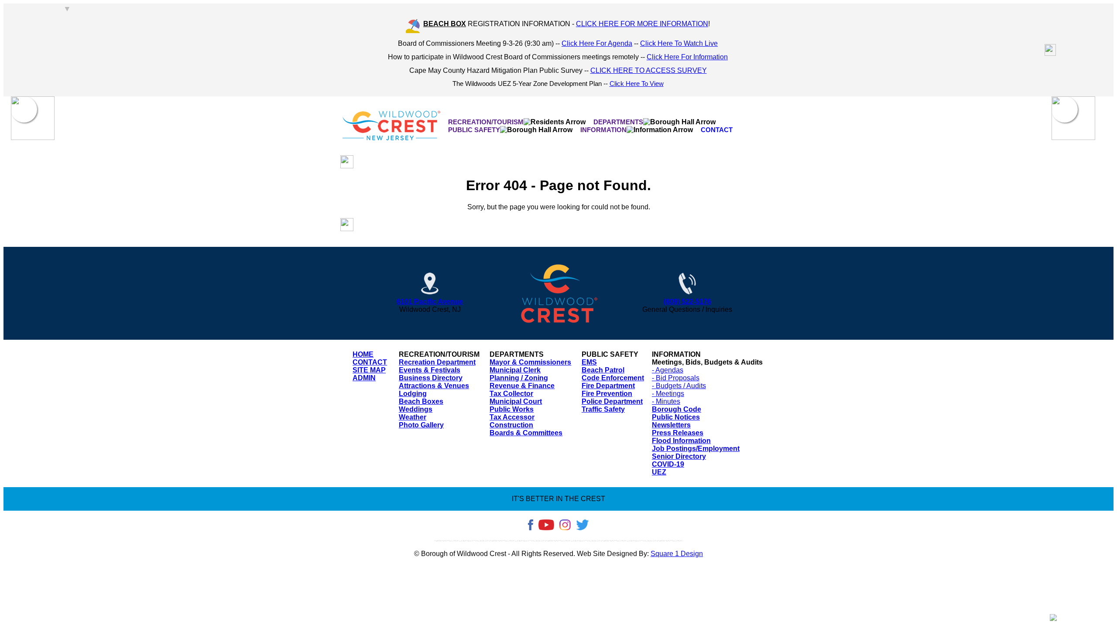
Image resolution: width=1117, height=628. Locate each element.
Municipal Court (516, 401)
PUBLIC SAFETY (474, 129)
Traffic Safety (603, 409)
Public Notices (676, 417)
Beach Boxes (421, 401)
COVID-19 (668, 464)
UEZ (659, 472)
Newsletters (671, 425)
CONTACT (717, 129)
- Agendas (667, 370)
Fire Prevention (607, 393)
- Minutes (666, 401)
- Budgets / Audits (679, 385)
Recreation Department (437, 362)
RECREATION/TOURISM (486, 122)
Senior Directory (679, 456)
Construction (511, 425)
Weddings (415, 409)
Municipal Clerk (515, 370)
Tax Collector (511, 393)
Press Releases (677, 433)
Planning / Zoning (519, 378)
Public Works (512, 409)
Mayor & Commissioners (530, 362)
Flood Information (681, 440)
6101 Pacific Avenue (430, 301)
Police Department (612, 401)
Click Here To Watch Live (679, 43)
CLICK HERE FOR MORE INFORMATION (642, 23)
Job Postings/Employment (696, 448)
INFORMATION (603, 129)
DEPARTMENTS (618, 122)
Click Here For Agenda (597, 43)
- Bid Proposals (675, 378)
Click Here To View (637, 83)
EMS (589, 362)
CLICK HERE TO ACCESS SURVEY (648, 70)
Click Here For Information (687, 57)
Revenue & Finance (522, 385)
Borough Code (676, 409)
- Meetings (668, 393)
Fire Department (608, 385)
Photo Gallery (421, 425)
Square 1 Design (677, 553)
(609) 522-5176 (687, 301)
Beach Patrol (603, 370)
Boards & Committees (526, 433)
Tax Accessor (512, 417)
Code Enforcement (613, 378)
